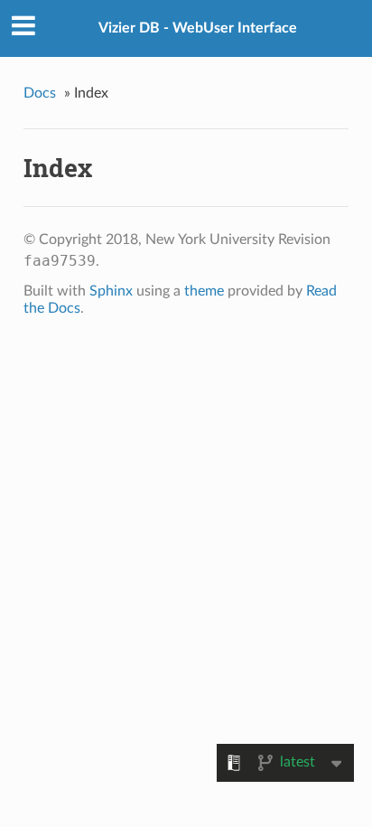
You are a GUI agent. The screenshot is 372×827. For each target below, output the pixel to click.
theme (204, 291)
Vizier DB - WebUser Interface (197, 28)
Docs (39, 93)
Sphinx (111, 291)
